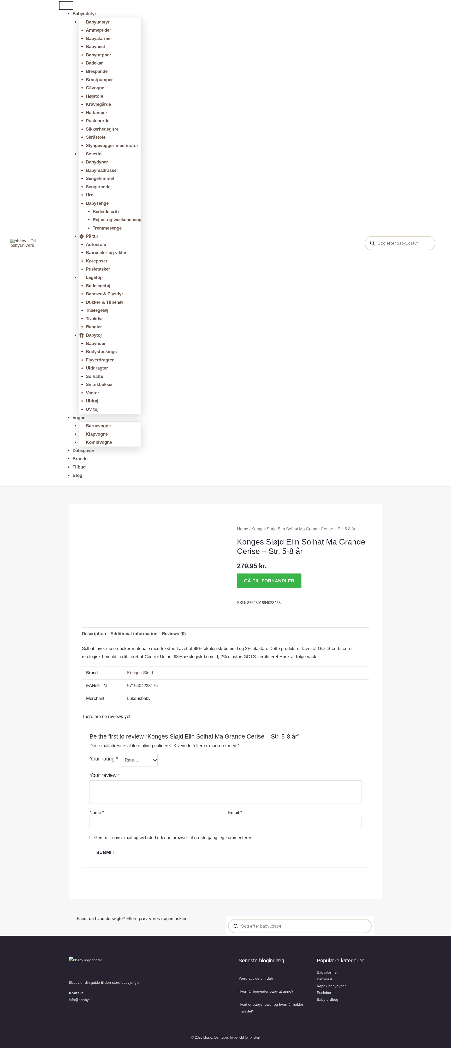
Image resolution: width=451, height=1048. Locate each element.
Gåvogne (95, 87)
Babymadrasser (102, 170)
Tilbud (79, 467)
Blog (77, 475)
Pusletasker (98, 269)
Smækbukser (99, 384)
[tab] (94, 633)
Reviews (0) (174, 633)
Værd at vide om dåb (256, 978)
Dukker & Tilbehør (104, 302)
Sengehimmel (100, 178)
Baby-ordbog (327, 999)
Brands (80, 458)
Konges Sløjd (140, 672)
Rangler (94, 326)
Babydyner (97, 162)
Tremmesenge (107, 228)
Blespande (97, 71)
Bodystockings (101, 351)
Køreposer (97, 261)
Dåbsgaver (83, 450)
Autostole (96, 244)
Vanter (92, 392)
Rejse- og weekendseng (117, 219)
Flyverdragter (100, 360)
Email (235, 812)
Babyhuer (96, 343)
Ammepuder (98, 30)
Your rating (104, 759)
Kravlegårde (98, 104)
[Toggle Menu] (66, 5)
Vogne (79, 417)
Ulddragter (97, 368)
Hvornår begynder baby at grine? (266, 991)
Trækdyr (94, 318)
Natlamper (96, 112)
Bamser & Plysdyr (104, 293)
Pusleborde (97, 120)
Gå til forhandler (269, 580)
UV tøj (92, 409)
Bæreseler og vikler (106, 252)
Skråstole (95, 137)
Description (94, 633)
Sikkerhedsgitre (102, 129)
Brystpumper (99, 79)
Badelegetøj (98, 285)
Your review (105, 775)
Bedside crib (106, 211)
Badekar (94, 63)
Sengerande (98, 186)
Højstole (94, 96)
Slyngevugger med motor (112, 145)
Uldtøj (92, 401)
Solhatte (94, 376)
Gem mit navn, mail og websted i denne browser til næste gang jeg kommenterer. (173, 837)
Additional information (133, 633)
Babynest (95, 46)
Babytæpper (98, 54)
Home (242, 529)
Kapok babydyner (331, 986)
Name (97, 812)
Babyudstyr (84, 13)
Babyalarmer (99, 38)
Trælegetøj (97, 310)
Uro (89, 194)
